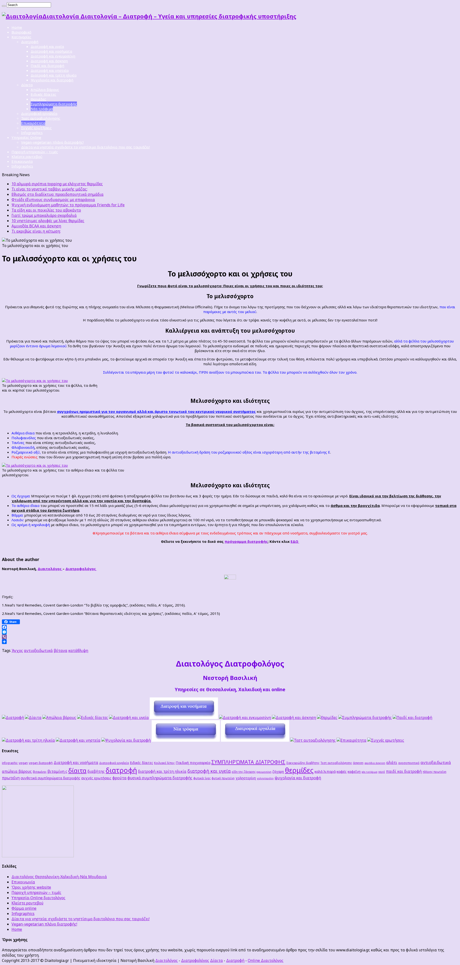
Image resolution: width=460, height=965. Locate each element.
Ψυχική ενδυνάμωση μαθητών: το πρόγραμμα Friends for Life (68, 205)
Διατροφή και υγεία (47, 46)
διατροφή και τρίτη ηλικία (162, 771)
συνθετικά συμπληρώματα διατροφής (50, 778)
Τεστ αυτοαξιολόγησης (40, 118)
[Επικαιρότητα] (351, 740)
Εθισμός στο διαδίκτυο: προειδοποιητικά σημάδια (58, 194)
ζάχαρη (278, 771)
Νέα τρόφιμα (42, 108)
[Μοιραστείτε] (230, 641)
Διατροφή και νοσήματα (51, 51)
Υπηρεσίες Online (26, 137)
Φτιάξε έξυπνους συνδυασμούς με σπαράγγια (53, 199)
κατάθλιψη (78, 650)
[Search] (4, 6)
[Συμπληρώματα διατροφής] (365, 717)
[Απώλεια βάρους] (59, 717)
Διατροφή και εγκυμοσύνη (53, 56)
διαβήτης (96, 771)
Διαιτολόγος (50, 568)
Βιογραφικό (21, 32)
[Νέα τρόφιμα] (186, 740)
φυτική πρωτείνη (223, 778)
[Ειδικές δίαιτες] (92, 717)
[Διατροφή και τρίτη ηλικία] (28, 740)
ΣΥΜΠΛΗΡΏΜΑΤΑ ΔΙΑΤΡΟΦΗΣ (248, 761)
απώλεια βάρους (17, 771)
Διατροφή (29, 41)
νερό (381, 772)
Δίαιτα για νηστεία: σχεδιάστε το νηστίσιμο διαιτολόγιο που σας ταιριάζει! (85, 147)
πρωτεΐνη (11, 777)
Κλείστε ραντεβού (27, 156)
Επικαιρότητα (33, 123)
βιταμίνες (39, 771)
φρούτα (119, 777)
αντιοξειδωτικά (38, 650)
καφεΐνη (354, 771)
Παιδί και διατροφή (47, 65)
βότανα (60, 650)
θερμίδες (299, 770)
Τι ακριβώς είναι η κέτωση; (36, 231)
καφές (342, 771)
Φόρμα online (24, 908)
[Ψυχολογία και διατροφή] (126, 740)
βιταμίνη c (57, 771)
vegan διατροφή (41, 763)
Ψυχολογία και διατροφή (52, 80)
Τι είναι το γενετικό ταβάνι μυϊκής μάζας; (49, 189)
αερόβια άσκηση (374, 763)
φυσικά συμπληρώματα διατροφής (159, 777)
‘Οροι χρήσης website (31, 887)
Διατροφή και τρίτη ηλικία (53, 75)
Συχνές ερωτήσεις (36, 127)
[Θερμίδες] (327, 717)
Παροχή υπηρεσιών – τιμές (35, 151)
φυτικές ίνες (202, 778)
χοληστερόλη (265, 778)
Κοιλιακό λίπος (164, 763)
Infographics (32, 132)
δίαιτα (77, 770)
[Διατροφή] (13, 717)
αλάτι (391, 762)
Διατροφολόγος (81, 568)
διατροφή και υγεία (209, 771)
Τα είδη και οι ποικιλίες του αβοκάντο (46, 210)
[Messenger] (230, 632)
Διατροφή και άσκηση (49, 60)
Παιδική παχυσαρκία (193, 762)
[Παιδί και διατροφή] (412, 717)
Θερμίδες (38, 99)
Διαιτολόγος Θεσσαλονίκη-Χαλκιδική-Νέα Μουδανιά (59, 876)
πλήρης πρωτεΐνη (434, 772)
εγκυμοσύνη (264, 772)
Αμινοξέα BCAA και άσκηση (36, 226)
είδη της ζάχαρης (244, 772)
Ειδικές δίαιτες (43, 94)
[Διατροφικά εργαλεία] (255, 740)
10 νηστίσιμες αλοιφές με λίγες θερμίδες (48, 220)
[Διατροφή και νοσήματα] (184, 717)
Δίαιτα (27, 84)
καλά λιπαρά (325, 771)
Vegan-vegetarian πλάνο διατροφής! (52, 142)
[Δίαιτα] (33, 717)
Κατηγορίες (21, 36)
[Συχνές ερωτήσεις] (385, 740)
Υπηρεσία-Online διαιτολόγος (38, 897)
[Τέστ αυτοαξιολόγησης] (313, 740)
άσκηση (358, 763)
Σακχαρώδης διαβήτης (302, 763)
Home (17, 27)
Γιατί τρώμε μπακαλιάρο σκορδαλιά (44, 215)
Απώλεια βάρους (45, 89)
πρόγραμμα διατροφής (246, 541)
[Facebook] (230, 627)
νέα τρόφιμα (369, 772)
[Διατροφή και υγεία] (129, 717)
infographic (10, 763)
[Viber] (230, 636)
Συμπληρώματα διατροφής (54, 103)
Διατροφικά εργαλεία (39, 113)
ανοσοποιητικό (409, 763)
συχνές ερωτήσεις (96, 777)
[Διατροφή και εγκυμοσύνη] (245, 717)
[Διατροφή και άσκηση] (294, 717)
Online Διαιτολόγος (265, 960)
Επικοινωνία (22, 161)
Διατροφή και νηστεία (50, 70)
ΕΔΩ (295, 541)
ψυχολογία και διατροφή (298, 777)
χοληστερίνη (246, 778)
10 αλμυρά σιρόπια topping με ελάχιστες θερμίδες (57, 183)
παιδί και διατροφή (404, 771)
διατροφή (121, 770)
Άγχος (17, 650)
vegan (23, 763)
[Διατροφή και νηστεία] (78, 740)
